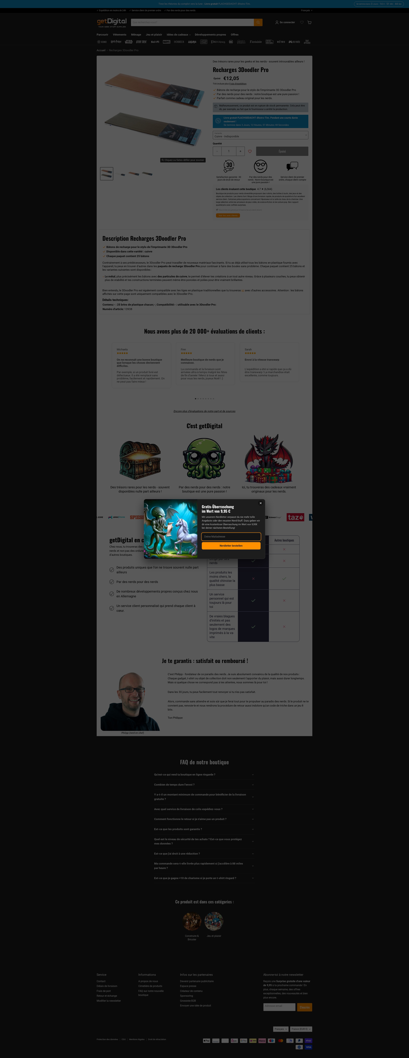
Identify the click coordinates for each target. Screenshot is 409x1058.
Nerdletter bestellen (231, 545)
